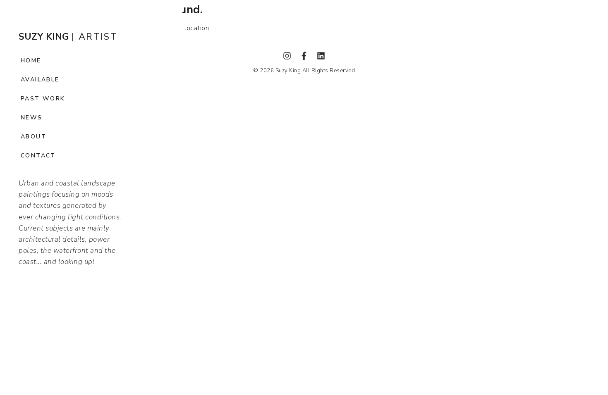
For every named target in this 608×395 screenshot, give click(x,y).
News (32, 117)
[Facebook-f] (304, 56)
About (33, 136)
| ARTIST (68, 37)
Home (31, 60)
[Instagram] (287, 56)
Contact (38, 155)
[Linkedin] (321, 56)
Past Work (43, 98)
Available (40, 79)
